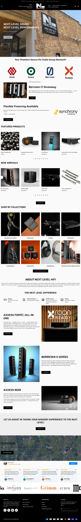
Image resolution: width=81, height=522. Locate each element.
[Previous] (1, 141)
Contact (43, 504)
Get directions (7, 453)
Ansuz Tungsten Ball (6, 152)
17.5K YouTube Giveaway (53, 7)
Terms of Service (26, 502)
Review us (73, 463)
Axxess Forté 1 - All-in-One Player (69, 152)
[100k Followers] (8, 510)
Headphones (50, 266)
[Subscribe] (76, 509)
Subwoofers (30, 266)
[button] (78, 6)
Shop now (8, 36)
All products (44, 506)
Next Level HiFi (4, 283)
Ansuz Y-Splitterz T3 (66, 188)
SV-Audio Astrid (4, 188)
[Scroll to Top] (78, 515)
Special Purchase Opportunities (25, 6)
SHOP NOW (8, 333)
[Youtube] (12, 510)
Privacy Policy (26, 504)
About (49, 5)
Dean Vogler (67, 478)
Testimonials (63, 5)
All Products (29, 8)
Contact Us (40, 428)
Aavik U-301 (44, 188)
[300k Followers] (5, 510)
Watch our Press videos (40, 271)
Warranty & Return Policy (28, 506)
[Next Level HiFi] (40, 6)
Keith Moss (47, 478)
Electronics (30, 238)
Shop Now (8, 407)
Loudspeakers (10, 266)
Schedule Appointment (46, 509)
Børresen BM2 (24, 188)
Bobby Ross (10, 478)
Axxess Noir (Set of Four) (27, 152)
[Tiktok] (16, 510)
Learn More (8, 119)
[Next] (79, 141)
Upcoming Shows (56, 5)
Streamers (71, 238)
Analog (50, 238)
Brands (30, 4)
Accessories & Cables (10, 238)
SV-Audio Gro (44, 152)
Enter (32, 97)
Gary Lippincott (30, 478)
